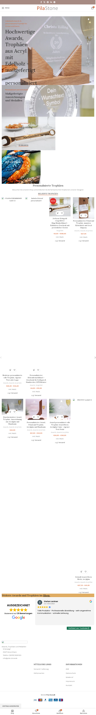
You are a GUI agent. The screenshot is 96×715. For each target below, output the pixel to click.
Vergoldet (39, 385)
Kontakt (69, 685)
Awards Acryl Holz (15, 383)
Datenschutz (71, 673)
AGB (67, 669)
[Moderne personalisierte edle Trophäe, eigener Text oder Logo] (12, 285)
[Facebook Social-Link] (41, 2)
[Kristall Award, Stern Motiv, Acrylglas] (83, 487)
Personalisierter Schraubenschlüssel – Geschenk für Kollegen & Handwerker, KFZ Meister (36, 378)
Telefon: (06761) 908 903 (12, 655)
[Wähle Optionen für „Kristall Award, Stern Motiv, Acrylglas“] (81, 571)
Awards (6, 383)
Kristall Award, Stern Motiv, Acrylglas (83, 578)
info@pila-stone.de (10, 658)
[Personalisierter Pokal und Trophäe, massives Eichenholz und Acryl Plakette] (83, 208)
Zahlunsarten (39, 673)
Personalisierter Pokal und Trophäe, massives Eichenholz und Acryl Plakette (83, 224)
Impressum (70, 681)
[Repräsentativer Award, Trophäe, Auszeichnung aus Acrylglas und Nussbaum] (12, 407)
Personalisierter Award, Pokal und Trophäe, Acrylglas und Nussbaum (36, 424)
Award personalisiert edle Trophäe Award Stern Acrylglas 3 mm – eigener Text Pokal (60, 425)
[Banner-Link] (48, 50)
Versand (14, 393)
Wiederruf (69, 677)
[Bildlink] (15, 643)
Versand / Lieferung (41, 669)
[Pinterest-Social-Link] (48, 2)
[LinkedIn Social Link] (51, 2)
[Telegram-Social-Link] (54, 2)
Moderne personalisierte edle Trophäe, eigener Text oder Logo (12, 377)
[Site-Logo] (48, 8)
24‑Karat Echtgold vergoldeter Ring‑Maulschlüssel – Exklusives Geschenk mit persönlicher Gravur (60, 223)
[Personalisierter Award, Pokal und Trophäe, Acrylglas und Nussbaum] (36, 409)
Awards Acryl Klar (63, 432)
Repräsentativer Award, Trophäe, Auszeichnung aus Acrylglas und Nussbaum (12, 420)
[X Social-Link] (44, 2)
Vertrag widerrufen (10, 706)
